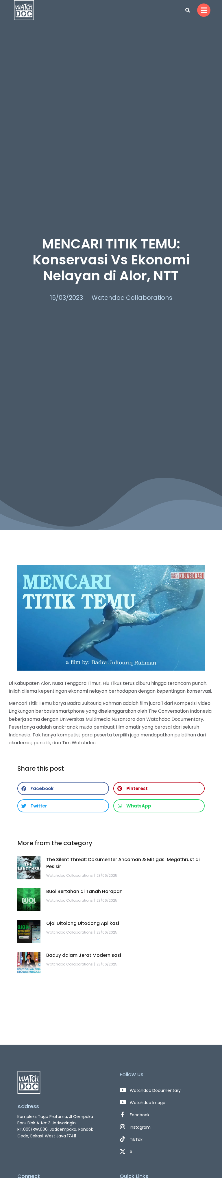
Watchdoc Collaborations (132, 297)
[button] (63, 788)
